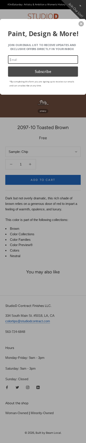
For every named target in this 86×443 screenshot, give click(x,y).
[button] (81, 23)
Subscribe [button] (43, 71)
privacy (43, 111)
